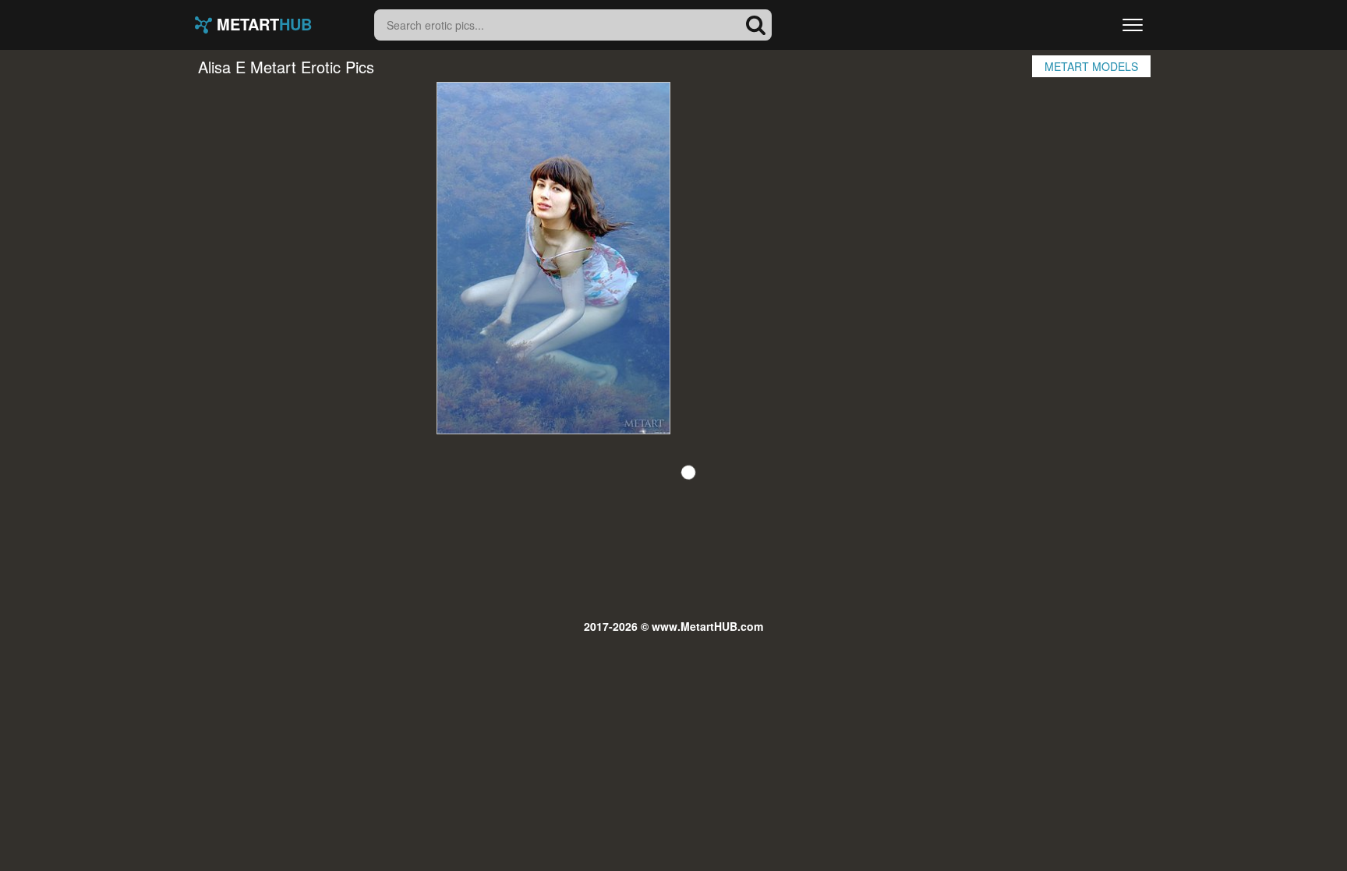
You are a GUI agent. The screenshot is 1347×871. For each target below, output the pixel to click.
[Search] (756, 25)
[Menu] (1132, 25)
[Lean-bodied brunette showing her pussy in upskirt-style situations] (553, 258)
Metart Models (1091, 66)
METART (262, 25)
